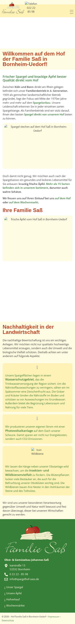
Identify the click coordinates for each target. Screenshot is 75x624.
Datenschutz (8, 620)
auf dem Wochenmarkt (23, 202)
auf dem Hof (62, 198)
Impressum (53, 616)
